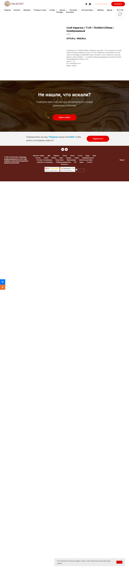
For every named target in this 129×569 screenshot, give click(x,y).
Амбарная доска (88, 158)
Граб (61, 158)
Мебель (100, 10)
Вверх (122, 160)
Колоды (59, 12)
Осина (65, 155)
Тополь (38, 158)
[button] (64, 117)
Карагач (56, 155)
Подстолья (59, 160)
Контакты (70, 12)
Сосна (80, 155)
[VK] (62, 149)
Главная (7, 10)
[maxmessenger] (90, 4)
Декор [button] (110, 10)
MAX (72, 137)
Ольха (46, 158)
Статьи (89, 162)
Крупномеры (71, 160)
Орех (94, 155)
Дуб (49, 155)
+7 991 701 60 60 (101, 4)
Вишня (54, 158)
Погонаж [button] (73, 10)
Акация (68, 158)
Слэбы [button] (52, 10)
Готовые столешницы (44, 160)
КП (75, 162)
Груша (77, 158)
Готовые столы (40, 10)
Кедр (87, 155)
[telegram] (86, 4)
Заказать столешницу (45, 162)
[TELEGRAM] (66, 149)
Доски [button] (62, 10)
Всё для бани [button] (87, 10)
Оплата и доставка (86, 160)
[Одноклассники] (2, 287)
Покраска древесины (63, 162)
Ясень (72, 155)
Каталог (17, 10)
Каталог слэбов (38, 155)
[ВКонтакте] (2, 281)
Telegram (53, 137)
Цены (82, 162)
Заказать (27, 10)
